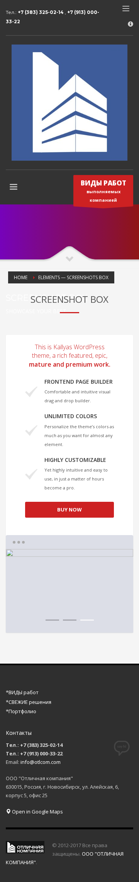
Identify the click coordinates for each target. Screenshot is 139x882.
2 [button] (69, 620)
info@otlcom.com (40, 761)
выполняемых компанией (103, 190)
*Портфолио (21, 711)
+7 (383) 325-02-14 (41, 12)
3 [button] (87, 620)
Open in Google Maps (37, 811)
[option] (69, 591)
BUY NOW (69, 509)
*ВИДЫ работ (22, 692)
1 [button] (52, 620)
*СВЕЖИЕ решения (28, 701)
